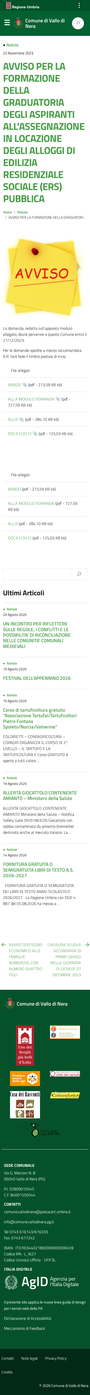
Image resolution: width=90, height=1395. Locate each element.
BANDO (14, 385)
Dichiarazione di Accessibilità (27, 1318)
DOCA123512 (20, 434)
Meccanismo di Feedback (24, 1328)
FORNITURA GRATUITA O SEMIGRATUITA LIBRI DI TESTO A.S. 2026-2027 (38, 869)
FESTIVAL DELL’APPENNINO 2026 (37, 678)
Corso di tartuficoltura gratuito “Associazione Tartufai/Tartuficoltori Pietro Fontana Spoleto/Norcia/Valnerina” (40, 718)
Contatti (8, 1358)
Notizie (12, 45)
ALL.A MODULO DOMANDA (31, 399)
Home (7, 212)
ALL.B (13, 419)
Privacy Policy (55, 1358)
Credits (7, 1372)
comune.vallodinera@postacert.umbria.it (37, 1212)
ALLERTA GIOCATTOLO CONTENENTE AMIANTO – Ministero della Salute (40, 795)
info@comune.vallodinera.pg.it (29, 1222)
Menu (7, 23)
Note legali (29, 1358)
